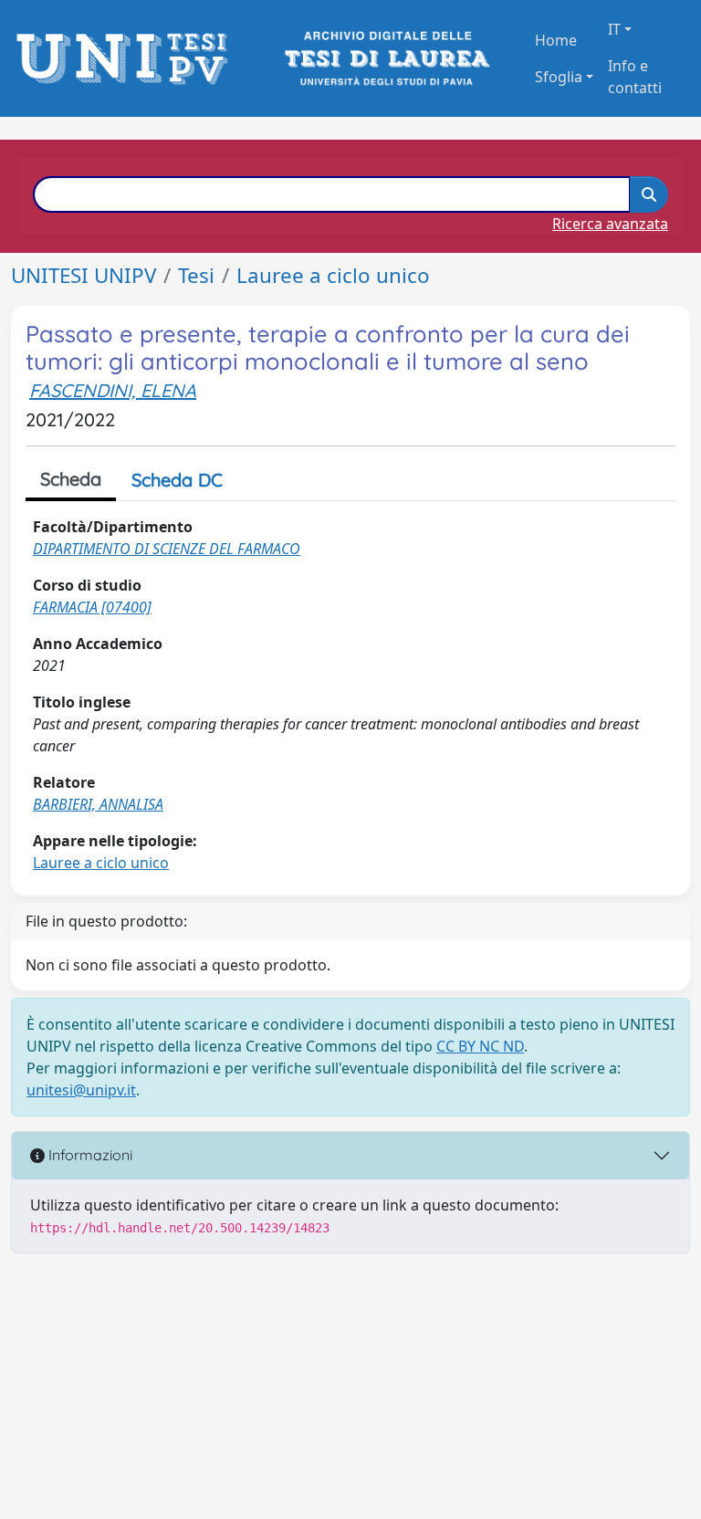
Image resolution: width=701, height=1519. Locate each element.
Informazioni (88, 1155)
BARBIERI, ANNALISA (98, 804)
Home (556, 40)
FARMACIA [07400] (92, 607)
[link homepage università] (385, 59)
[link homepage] (127, 59)
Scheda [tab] (70, 478)
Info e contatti (635, 77)
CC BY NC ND (480, 1046)
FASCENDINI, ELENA (112, 390)
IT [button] (614, 29)
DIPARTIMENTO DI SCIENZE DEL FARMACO (166, 549)
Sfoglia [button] (558, 77)
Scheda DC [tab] (177, 479)
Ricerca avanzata (610, 224)
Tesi (196, 275)
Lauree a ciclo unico (333, 275)
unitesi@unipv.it (81, 1090)
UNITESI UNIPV (83, 275)
